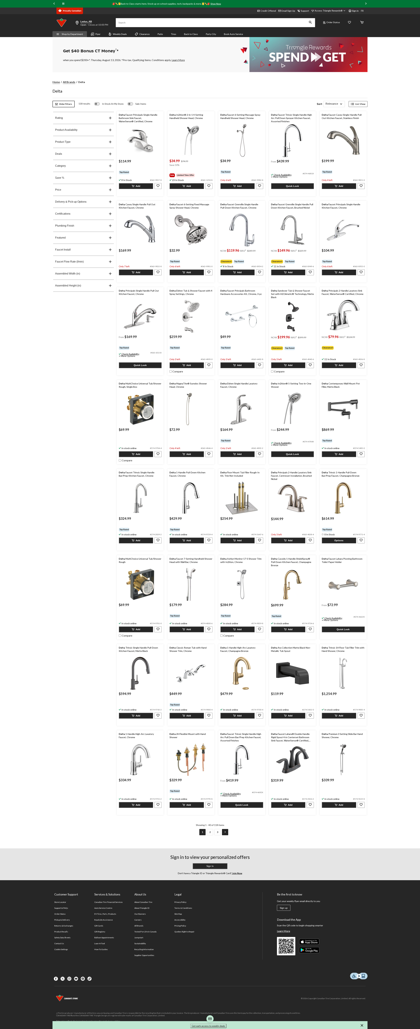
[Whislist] (349, 22)
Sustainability (140, 943)
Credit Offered (268, 10)
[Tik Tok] (89, 979)
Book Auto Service (233, 34)
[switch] (109, 103)
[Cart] (362, 22)
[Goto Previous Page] (195, 832)
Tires (173, 34)
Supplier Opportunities (144, 955)
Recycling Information (144, 949)
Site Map (178, 914)
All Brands (69, 82)
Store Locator (60, 902)
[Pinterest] (83, 979)
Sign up (284, 908)
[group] (140, 172)
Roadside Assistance (103, 920)
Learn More (283, 931)
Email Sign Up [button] (288, 10)
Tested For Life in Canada (145, 931)
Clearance (144, 34)
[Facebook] (56, 979)
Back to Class (191, 34)
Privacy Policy (180, 902)
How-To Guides (101, 949)
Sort (319, 103)
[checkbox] (176, 371)
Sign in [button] (355, 10)
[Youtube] (76, 979)
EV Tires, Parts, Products (105, 914)
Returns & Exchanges (63, 925)
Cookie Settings (61, 949)
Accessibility (180, 920)
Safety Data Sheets (62, 937)
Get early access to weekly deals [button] (208, 1025)
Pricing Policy (180, 925)
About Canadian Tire (143, 902)
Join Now (237, 873)
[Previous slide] (54, 4)
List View (360, 104)
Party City (211, 34)
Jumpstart (138, 937)
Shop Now (215, 3)
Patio (160, 34)
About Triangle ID (141, 908)
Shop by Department (72, 34)
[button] (310, 23)
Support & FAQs (61, 908)
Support (305, 10)
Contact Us (59, 943)
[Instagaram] (69, 979)
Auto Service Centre (103, 908)
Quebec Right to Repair (184, 931)
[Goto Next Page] (225, 832)
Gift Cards (98, 925)
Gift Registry (99, 931)
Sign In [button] (210, 866)
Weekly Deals (120, 34)
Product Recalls (61, 931)
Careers (138, 920)
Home (56, 82)
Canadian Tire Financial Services (108, 902)
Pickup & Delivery (62, 920)
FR (362, 10)
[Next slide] (366, 4)
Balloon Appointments (104, 937)
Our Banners (140, 914)
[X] (63, 979)
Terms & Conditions (183, 908)
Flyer (97, 34)
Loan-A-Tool (99, 943)
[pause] (63, 4)
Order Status (333, 22)
